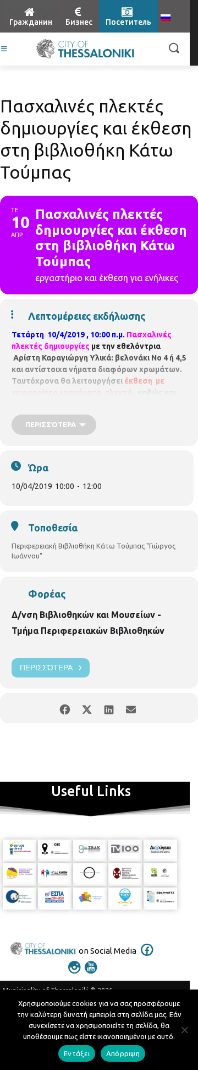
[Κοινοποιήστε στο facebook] (64, 708)
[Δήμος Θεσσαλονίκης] (85, 49)
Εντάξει (77, 1053)
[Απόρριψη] (184, 1029)
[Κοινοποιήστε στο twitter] (86, 708)
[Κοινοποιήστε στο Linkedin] (108, 708)
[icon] (147, 957)
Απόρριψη (123, 1053)
